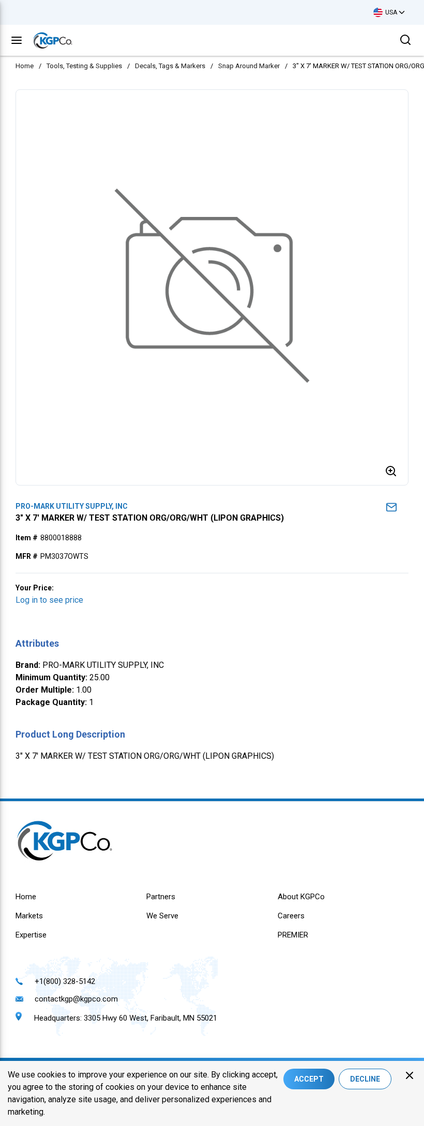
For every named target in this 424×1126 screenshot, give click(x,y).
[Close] (409, 1075)
